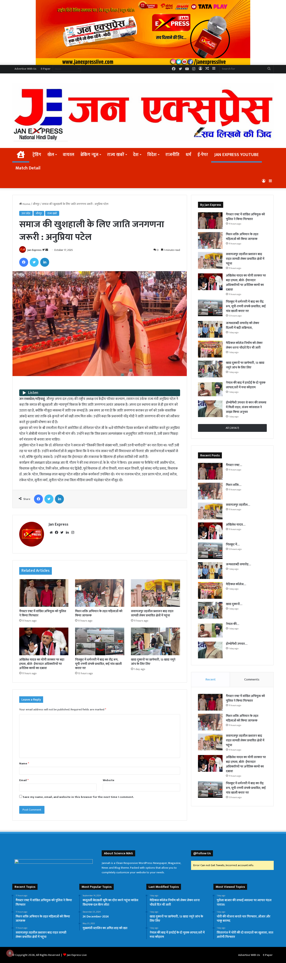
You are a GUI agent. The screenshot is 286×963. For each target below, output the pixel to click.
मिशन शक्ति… (233, 484)
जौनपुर (36, 204)
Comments (251, 679)
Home (26, 204)
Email (24, 780)
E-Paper (45, 68)
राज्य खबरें (115, 154)
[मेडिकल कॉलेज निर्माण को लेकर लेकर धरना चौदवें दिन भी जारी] (210, 349)
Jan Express (34, 250)
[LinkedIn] (44, 262)
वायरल (68, 154)
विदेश (152, 154)
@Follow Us (202, 853)
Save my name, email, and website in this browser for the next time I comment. (78, 797)
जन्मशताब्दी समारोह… (238, 564)
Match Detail (27, 168)
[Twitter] (34, 262)
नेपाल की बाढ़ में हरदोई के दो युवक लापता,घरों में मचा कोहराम (245, 385)
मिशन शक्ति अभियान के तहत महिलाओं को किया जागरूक (98, 613)
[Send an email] (46, 250)
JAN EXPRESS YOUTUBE (236, 154)
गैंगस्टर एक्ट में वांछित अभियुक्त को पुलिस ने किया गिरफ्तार (42, 613)
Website (108, 780)
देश (136, 154)
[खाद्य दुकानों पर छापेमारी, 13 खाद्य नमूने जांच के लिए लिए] (155, 641)
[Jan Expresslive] (143, 112)
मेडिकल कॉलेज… (236, 584)
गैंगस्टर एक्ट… (234, 465)
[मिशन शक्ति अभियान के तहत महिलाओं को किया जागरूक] (99, 593)
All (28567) (232, 427)
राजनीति (172, 154)
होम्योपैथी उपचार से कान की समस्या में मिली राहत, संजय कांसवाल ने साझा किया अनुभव (246, 407)
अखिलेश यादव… (235, 524)
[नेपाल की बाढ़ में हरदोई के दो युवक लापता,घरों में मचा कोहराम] (210, 389)
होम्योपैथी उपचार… (236, 643)
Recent (211, 679)
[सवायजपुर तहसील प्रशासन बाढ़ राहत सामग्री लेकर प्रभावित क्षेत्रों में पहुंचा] (155, 593)
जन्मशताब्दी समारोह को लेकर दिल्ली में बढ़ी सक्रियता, (242, 325)
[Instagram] (72, 532)
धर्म (188, 154)
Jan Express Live (77, 955)
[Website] (51, 532)
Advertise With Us (25, 68)
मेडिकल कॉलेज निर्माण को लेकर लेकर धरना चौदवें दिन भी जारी (244, 345)
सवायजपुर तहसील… (238, 504)
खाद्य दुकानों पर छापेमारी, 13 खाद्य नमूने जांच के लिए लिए (153, 661)
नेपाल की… (232, 623)
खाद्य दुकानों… (234, 604)
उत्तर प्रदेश (25, 213)
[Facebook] (23, 262)
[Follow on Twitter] (43, 250)
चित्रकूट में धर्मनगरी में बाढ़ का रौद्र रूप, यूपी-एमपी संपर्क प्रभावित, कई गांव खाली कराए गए (98, 664)
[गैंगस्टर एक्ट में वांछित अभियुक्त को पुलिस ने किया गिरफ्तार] (43, 593)
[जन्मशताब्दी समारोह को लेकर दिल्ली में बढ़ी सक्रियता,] (210, 329)
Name (24, 763)
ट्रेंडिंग (36, 154)
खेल (50, 154)
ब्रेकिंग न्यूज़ (89, 154)
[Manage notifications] (9, 953)
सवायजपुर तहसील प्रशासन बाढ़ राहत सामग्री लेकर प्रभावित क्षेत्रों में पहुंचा (152, 613)
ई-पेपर (203, 154)
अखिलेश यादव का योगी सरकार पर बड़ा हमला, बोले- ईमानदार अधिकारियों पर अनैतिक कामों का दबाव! (41, 664)
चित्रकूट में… (233, 544)
